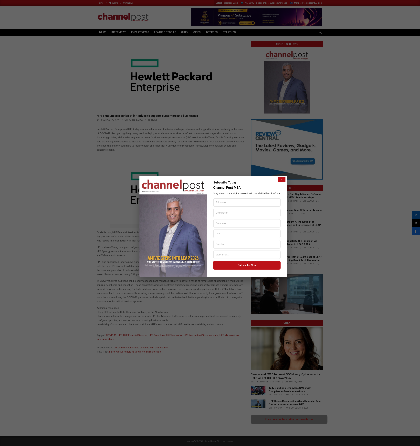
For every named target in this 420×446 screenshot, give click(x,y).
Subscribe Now (247, 265)
